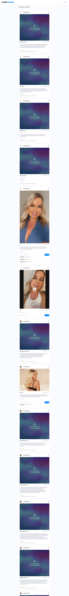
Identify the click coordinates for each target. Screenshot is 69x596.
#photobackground (24, 89)
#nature (27, 356)
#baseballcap (40, 90)
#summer (22, 179)
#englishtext (26, 90)
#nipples (28, 353)
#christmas (23, 489)
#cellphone (45, 45)
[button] (24, 49)
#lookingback (29, 395)
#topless (43, 353)
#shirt (34, 248)
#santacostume (24, 490)
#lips (44, 47)
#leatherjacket (30, 537)
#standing (29, 357)
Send (47, 254)
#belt (30, 489)
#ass (24, 487)
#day (34, 135)
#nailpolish (41, 135)
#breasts (31, 44)
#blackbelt (26, 492)
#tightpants (30, 538)
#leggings (41, 538)
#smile (46, 90)
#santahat (36, 487)
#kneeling (37, 492)
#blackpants (23, 356)
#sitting (39, 487)
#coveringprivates (30, 535)
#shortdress (39, 491)
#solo (24, 44)
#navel (40, 356)
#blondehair (45, 44)
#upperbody (23, 91)
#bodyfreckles (28, 91)
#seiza (32, 489)
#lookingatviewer (38, 89)
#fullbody (41, 536)
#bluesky (22, 136)
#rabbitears (36, 44)
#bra (29, 89)
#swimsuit (27, 442)
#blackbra (31, 90)
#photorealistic (35, 395)
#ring (25, 136)
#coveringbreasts (29, 536)
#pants (25, 354)
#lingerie (46, 395)
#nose (44, 90)
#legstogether (35, 537)
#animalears (27, 44)
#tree (26, 538)
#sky (26, 135)
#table (44, 135)
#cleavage (33, 45)
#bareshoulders (29, 491)
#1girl (22, 44)
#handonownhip (29, 46)
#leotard (37, 47)
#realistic (41, 46)
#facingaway (40, 489)
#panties (26, 489)
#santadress (34, 490)
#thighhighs (40, 44)
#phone (25, 45)
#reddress (35, 489)
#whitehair (41, 354)
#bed (44, 46)
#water (22, 446)
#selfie (22, 45)
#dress (39, 488)
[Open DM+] (48, 12)
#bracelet (36, 135)
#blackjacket (23, 536)
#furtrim (22, 488)
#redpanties (41, 490)
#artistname (34, 491)
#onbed (42, 488)
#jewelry (40, 134)
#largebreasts (40, 45)
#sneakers (30, 534)
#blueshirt (31, 248)
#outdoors (34, 353)
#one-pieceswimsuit (38, 442)
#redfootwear (29, 490)
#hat (41, 88)
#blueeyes (35, 90)
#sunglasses (25, 134)
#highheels (29, 45)
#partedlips (45, 538)
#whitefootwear (24, 535)
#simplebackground (28, 249)
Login (66, 2)
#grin (31, 135)
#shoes (33, 533)
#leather (37, 538)
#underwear (32, 89)
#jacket (30, 533)
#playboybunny (27, 47)
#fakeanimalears (36, 46)
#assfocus (44, 491)
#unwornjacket (45, 537)
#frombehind (29, 396)
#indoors (22, 492)
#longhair (22, 47)
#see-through (23, 46)
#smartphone (33, 47)
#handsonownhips (33, 355)
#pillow (34, 492)
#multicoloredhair (24, 396)
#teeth (22, 248)
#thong (46, 487)
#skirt (36, 45)
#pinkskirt (41, 47)
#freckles (22, 90)
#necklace (23, 135)
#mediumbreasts (24, 357)
